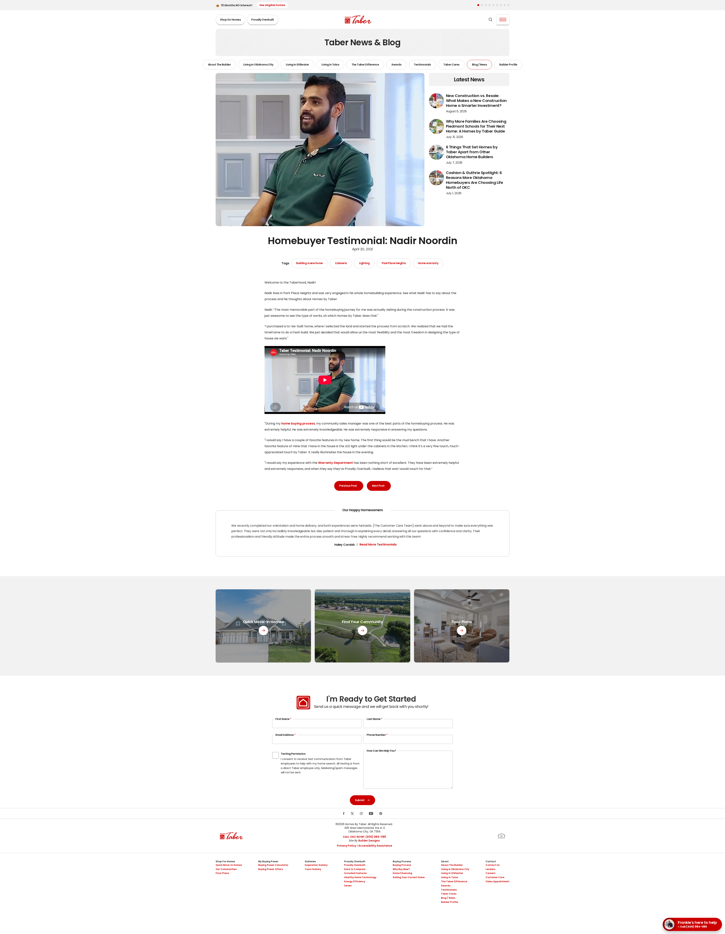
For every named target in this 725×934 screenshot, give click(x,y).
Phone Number (377, 735)
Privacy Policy (346, 846)
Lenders (490, 869)
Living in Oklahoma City (258, 64)
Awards (396, 64)
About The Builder (219, 64)
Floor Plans (222, 873)
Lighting (364, 263)
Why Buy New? (401, 869)
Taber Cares (451, 64)
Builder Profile (508, 64)
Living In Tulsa (330, 64)
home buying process (298, 423)
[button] (478, 5)
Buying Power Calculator (273, 865)
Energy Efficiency (354, 881)
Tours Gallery (313, 869)
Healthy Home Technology (360, 877)
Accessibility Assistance (375, 846)
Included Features (355, 873)
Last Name (374, 719)
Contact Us (493, 865)
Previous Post (348, 486)
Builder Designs (369, 840)
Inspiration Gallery (316, 865)
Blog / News (479, 64)
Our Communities (226, 869)
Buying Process (402, 861)
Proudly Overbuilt (262, 20)
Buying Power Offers (270, 869)
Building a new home (309, 263)
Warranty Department (335, 463)
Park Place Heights (394, 263)
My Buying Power (268, 861)
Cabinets (341, 263)
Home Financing (402, 873)
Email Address (285, 735)
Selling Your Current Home (409, 877)
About (445, 861)
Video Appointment (497, 881)
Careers (490, 873)
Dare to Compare (354, 869)
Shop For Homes (225, 861)
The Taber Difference (365, 64)
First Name (283, 719)
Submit (359, 800)
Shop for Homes (230, 20)
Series (348, 885)
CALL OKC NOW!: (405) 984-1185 (364, 837)
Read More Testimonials (378, 544)
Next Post (378, 486)
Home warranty (428, 263)
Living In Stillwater (297, 64)
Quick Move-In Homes (229, 865)
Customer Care (495, 877)
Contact (491, 861)
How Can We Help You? (381, 751)
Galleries (310, 861)
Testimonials (422, 64)
